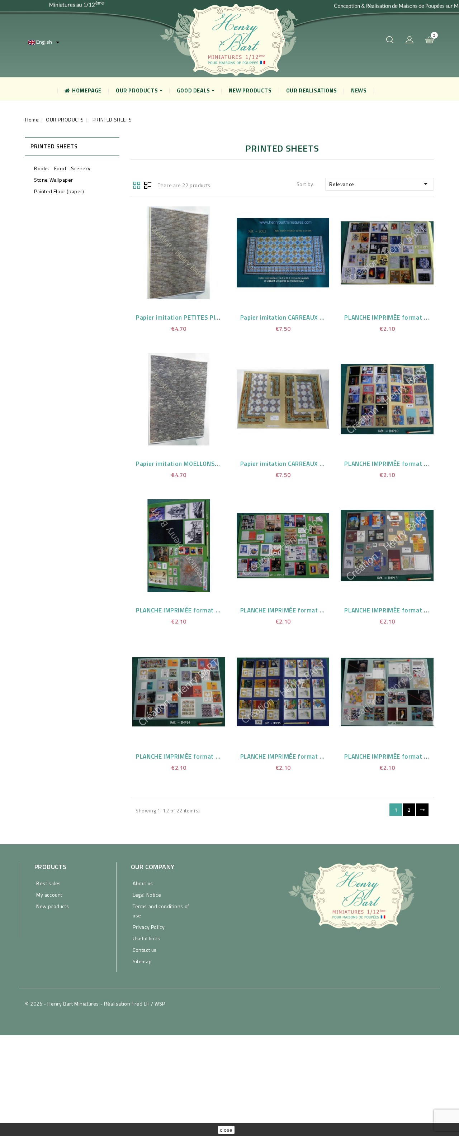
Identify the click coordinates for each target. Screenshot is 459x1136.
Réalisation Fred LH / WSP (134, 1003)
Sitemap (142, 961)
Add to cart (188, 251)
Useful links (146, 938)
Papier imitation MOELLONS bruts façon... (195, 463)
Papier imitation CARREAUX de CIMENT (295, 317)
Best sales (48, 883)
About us (143, 883)
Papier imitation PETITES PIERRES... (187, 317)
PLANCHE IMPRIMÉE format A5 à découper (196, 610)
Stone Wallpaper (53, 179)
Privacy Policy (149, 927)
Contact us (145, 950)
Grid (136, 184)
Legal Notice (147, 894)
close (226, 1130)
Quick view (170, 251)
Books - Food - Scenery (62, 168)
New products (52, 906)
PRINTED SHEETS (53, 146)
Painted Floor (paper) (59, 191)
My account (49, 894)
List (147, 184)
